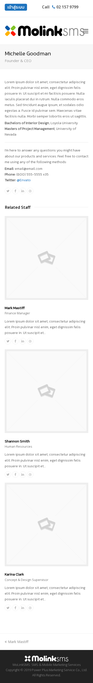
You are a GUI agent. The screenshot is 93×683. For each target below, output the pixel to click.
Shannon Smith (17, 441)
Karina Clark (14, 574)
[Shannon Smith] (47, 431)
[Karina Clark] (47, 565)
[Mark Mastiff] (47, 298)
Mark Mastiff (15, 308)
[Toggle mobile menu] (85, 31)
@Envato (24, 180)
